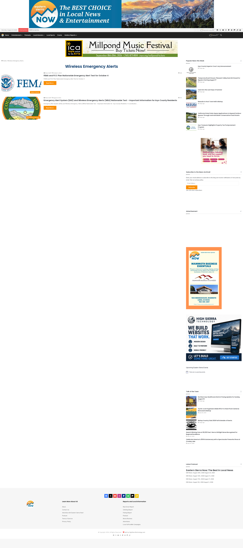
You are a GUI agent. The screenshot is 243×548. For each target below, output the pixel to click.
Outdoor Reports (70, 35)
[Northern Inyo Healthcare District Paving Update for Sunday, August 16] (191, 401)
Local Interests (38, 35)
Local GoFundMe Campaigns (131, 524)
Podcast (64, 515)
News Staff (48, 73)
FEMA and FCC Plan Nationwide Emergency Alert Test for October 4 (76, 75)
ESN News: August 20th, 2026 (195, 472)
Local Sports (51, 35)
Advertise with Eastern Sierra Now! (72, 512)
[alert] (214, 372)
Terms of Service (67, 518)
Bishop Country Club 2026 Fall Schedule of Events (215, 420)
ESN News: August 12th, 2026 (195, 476)
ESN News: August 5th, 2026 (195, 482)
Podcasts (28, 35)
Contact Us (65, 510)
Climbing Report (128, 510)
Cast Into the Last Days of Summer (210, 90)
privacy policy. (199, 180)
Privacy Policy (66, 521)
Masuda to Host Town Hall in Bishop (210, 102)
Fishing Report (127, 512)
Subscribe (191, 187)
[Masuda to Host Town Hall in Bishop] (191, 106)
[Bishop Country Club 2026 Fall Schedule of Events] (191, 425)
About (64, 507)
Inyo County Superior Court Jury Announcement (214, 66)
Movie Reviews (127, 518)
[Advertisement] (214, 229)
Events (59, 35)
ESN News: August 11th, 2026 (195, 479)
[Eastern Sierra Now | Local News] (2, 35)
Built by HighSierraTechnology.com (135, 532)
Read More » (50, 83)
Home (7, 35)
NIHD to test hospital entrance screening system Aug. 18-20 (47, 30)
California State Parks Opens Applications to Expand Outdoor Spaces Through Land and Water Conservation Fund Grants (219, 114)
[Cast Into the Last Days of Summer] (191, 94)
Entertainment (16, 35)
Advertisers (126, 521)
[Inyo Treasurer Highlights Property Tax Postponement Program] (191, 127)
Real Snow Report (128, 507)
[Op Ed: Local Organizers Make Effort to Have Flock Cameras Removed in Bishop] (191, 413)
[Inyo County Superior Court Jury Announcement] (191, 70)
